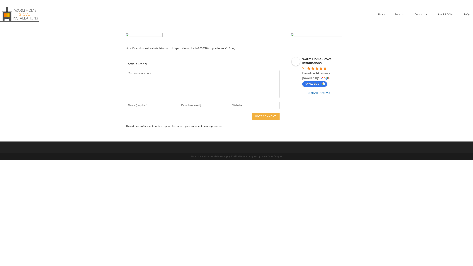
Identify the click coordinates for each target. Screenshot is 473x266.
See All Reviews (319, 92)
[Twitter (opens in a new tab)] (462, 3)
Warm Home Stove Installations (316, 61)
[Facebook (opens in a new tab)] (467, 3)
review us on (312, 83)
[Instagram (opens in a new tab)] (471, 3)
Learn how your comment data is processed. (198, 126)
